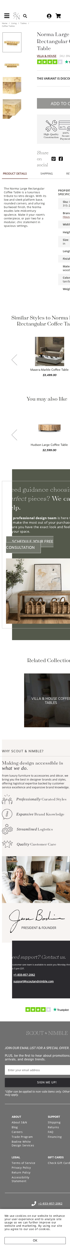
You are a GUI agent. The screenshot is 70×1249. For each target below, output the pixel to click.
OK (35, 1240)
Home (5, 23)
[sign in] (49, 16)
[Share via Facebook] (61, 158)
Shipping (54, 1122)
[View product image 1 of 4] (12, 42)
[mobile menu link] (7, 17)
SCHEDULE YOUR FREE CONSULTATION (29, 544)
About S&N (19, 1122)
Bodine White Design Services (23, 1143)
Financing (55, 1137)
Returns (53, 1127)
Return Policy (21, 1172)
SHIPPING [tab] (46, 173)
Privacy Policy (21, 1167)
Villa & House (46, 56)
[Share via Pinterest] (54, 158)
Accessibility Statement (20, 1179)
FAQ (50, 1132)
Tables (23, 23)
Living (14, 23)
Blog (15, 1127)
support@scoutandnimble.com (33, 981)
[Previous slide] (14, 360)
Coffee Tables (8, 26)
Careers (17, 1132)
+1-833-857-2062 (24, 975)
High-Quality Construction (51, 136)
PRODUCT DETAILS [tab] (15, 173)
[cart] (58, 16)
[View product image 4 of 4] (12, 109)
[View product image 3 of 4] (12, 87)
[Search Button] (25, 16)
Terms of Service (23, 1163)
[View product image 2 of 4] (12, 64)
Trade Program (22, 1137)
